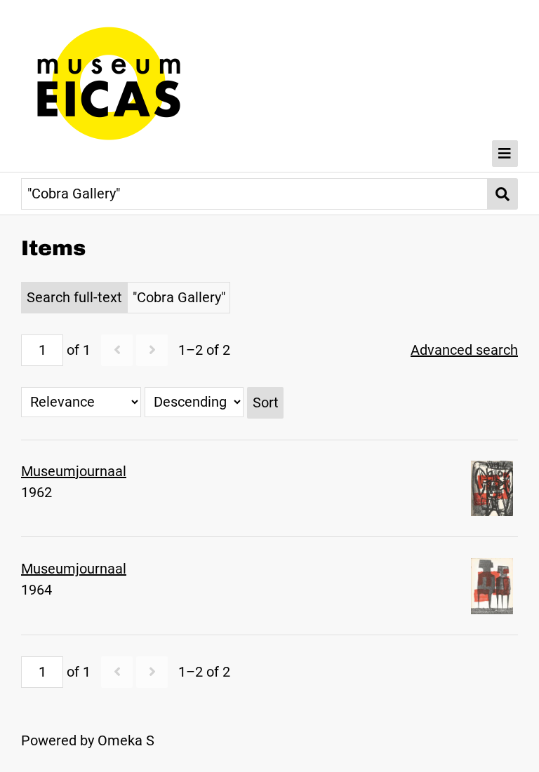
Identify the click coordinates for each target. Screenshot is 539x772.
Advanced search (464, 349)
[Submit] (503, 194)
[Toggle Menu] (505, 153)
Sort (266, 402)
